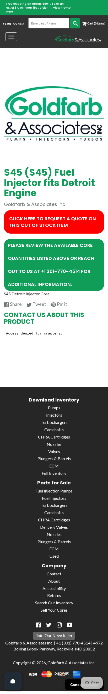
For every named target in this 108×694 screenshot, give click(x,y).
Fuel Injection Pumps (54, 490)
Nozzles (54, 444)
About (54, 581)
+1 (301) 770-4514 (73, 642)
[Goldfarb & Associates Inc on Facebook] (38, 625)
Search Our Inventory (54, 602)
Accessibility (54, 588)
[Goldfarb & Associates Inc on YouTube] (69, 625)
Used (54, 555)
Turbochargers (54, 422)
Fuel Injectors (54, 498)
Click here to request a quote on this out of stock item (52, 221)
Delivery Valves (54, 527)
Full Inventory (54, 473)
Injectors (54, 414)
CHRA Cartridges (54, 436)
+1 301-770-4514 (13, 23)
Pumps (54, 407)
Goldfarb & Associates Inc (71, 662)
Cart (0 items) (96, 23)
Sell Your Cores (54, 609)
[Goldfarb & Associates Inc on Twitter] (48, 625)
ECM (54, 465)
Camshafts (54, 429)
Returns (54, 595)
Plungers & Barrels (54, 458)
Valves (54, 451)
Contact (54, 573)
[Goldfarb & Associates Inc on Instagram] (59, 625)
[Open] (13, 681)
